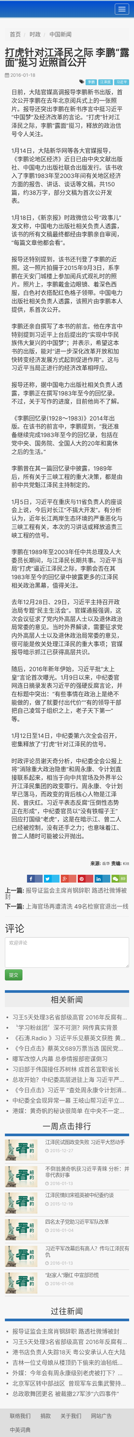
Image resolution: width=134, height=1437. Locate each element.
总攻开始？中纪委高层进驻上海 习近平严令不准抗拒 (70, 1079)
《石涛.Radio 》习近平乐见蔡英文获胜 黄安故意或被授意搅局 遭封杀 (70, 1038)
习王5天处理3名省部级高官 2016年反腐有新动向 (70, 1017)
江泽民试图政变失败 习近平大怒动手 (85, 1142)
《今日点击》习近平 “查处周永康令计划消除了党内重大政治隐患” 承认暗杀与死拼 (70, 1090)
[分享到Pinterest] (85, 879)
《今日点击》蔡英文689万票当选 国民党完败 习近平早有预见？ (70, 1048)
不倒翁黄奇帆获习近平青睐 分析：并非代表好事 (87, 1171)
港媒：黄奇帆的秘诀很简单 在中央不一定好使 (70, 1111)
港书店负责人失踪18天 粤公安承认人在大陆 (69, 1352)
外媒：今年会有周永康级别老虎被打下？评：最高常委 (70, 1373)
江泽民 (105, 82)
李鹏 (91, 82)
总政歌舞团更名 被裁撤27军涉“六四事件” (65, 1393)
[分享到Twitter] (52, 879)
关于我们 (70, 1416)
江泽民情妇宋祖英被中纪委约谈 (79, 1195)
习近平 (121, 82)
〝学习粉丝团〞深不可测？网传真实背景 (65, 1027)
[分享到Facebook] (35, 879)
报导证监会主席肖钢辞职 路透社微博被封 (66, 893)
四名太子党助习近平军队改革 (77, 1221)
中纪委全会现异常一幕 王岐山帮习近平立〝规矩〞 (70, 1100)
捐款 (45, 1416)
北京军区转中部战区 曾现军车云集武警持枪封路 (70, 1383)
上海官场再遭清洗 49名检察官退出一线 (77, 906)
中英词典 (20, 1430)
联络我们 (20, 1416)
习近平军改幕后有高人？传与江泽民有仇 (87, 1251)
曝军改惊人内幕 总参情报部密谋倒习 (60, 1059)
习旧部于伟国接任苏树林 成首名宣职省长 (65, 1069)
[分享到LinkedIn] (102, 879)
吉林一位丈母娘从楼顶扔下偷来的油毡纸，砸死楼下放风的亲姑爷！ (70, 1362)
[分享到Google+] (68, 879)
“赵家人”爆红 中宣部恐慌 (72, 1275)
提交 (13, 975)
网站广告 (101, 1416)
